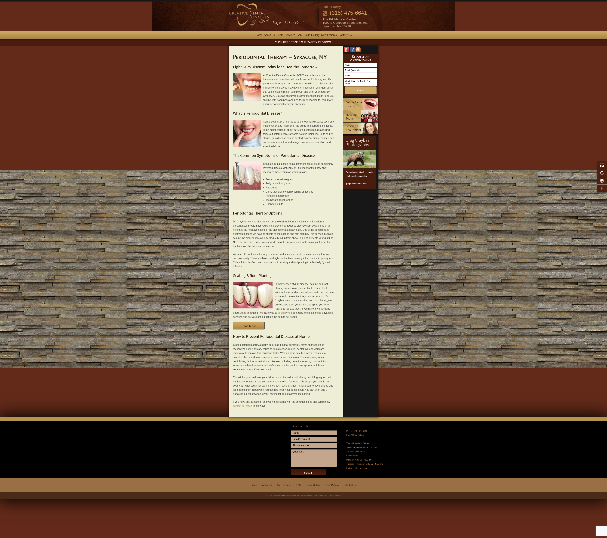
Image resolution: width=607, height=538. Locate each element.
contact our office (242, 406)
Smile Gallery (312, 35)
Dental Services (285, 35)
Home (258, 35)
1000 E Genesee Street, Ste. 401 (345, 22)
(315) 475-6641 (348, 13)
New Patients (329, 35)
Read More (249, 326)
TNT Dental (329, 495)
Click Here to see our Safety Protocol (303, 42)
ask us (281, 312)
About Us (269, 35)
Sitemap (337, 495)
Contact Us (345, 35)
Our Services (284, 485)
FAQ (299, 35)
